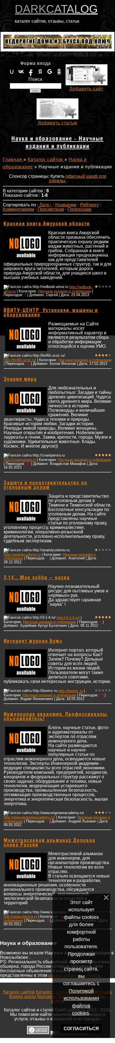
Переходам (79, 209)
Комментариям (18, 209)
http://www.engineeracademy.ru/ (29, 817)
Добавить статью (57, 122)
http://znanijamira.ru (20, 460)
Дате (44, 204)
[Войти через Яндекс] (40, 71)
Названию (65, 204)
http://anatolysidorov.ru (22, 554)
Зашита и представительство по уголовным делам (45, 485)
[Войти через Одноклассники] (59, 71)
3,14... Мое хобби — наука (37, 578)
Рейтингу (89, 204)
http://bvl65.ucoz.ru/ (20, 360)
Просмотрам (51, 209)
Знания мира (20, 379)
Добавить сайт (86, 88)
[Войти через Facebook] (31, 71)
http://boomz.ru (70, 691)
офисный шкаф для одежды (77, 178)
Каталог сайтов (46, 159)
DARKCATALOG (56, 9)
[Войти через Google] (49, 71)
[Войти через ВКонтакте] (21, 71)
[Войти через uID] (12, 71)
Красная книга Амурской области (47, 224)
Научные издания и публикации (64, 291)
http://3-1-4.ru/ (68, 618)
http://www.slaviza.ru (20, 916)
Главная (13, 159)
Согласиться (81, 1028)
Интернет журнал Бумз (33, 641)
